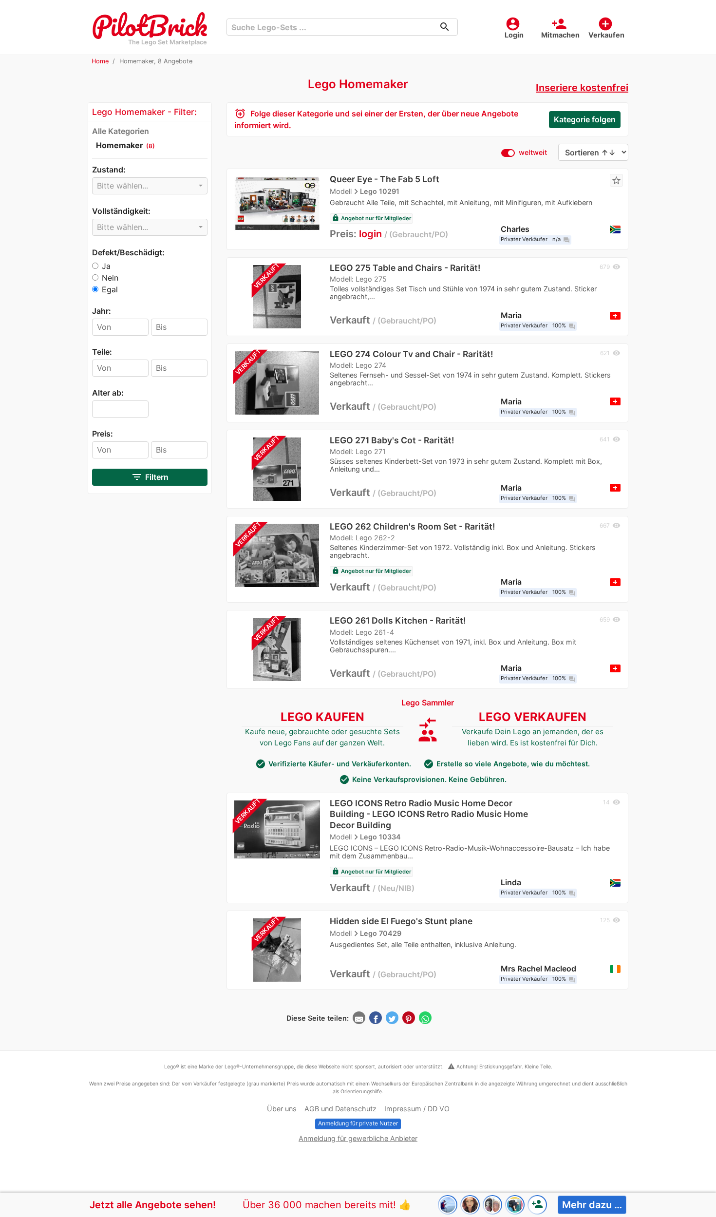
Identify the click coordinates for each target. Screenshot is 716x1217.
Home (100, 61)
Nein (110, 278)
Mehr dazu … (592, 1205)
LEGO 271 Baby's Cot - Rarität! (392, 440)
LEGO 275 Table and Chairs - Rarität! (405, 268)
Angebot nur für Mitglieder (371, 218)
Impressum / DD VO (417, 1108)
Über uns (282, 1108)
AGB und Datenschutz (340, 1108)
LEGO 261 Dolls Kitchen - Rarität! (398, 620)
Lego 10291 (379, 191)
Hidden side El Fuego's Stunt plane (401, 921)
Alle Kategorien (120, 131)
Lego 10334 (380, 837)
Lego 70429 (380, 933)
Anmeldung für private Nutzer (358, 1123)
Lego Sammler (427, 702)
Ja (106, 266)
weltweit (533, 152)
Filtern (150, 477)
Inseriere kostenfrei (582, 88)
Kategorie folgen (585, 119)
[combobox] (149, 185)
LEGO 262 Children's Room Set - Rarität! (412, 526)
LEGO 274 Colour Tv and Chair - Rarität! (411, 354)
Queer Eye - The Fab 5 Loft (384, 179)
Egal (110, 289)
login (370, 234)
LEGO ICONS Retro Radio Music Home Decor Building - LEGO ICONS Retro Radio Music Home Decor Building (429, 814)
